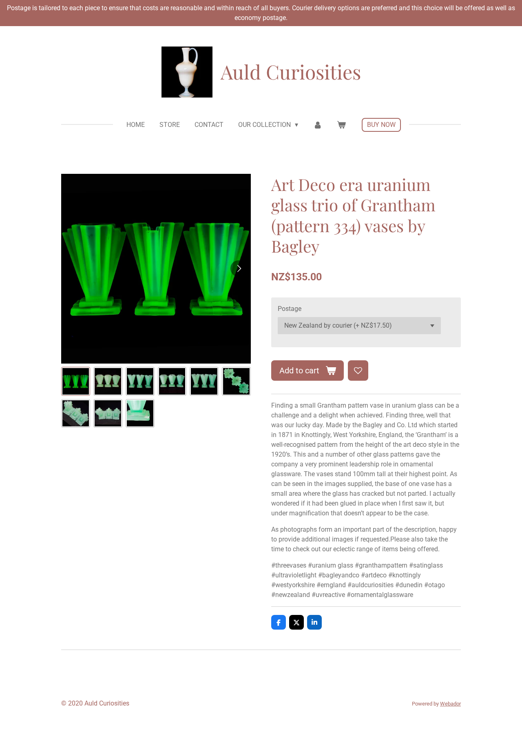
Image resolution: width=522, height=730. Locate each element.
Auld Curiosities (291, 71)
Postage (289, 309)
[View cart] (341, 125)
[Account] (317, 125)
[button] (75, 381)
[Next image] (238, 268)
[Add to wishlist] (358, 370)
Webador (450, 704)
